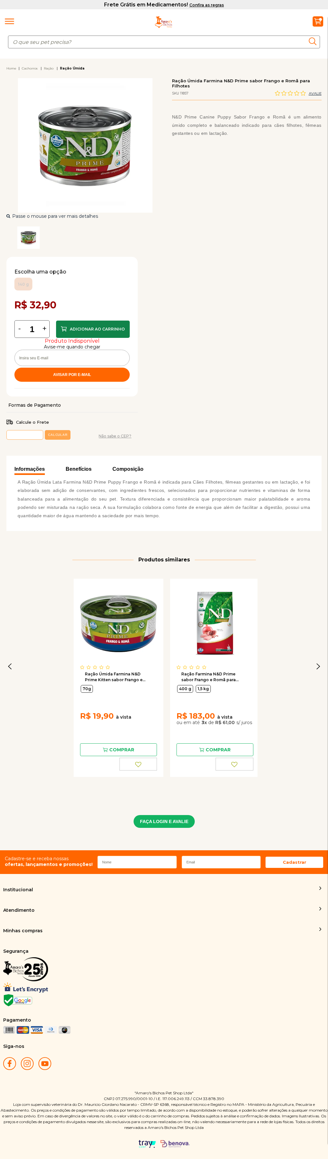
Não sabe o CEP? (115, 436)
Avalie (315, 93)
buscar (314, 41)
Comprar (93, 329)
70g (87, 688)
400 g (185, 688)
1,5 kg (203, 688)
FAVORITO (138, 764)
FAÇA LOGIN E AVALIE (164, 821)
